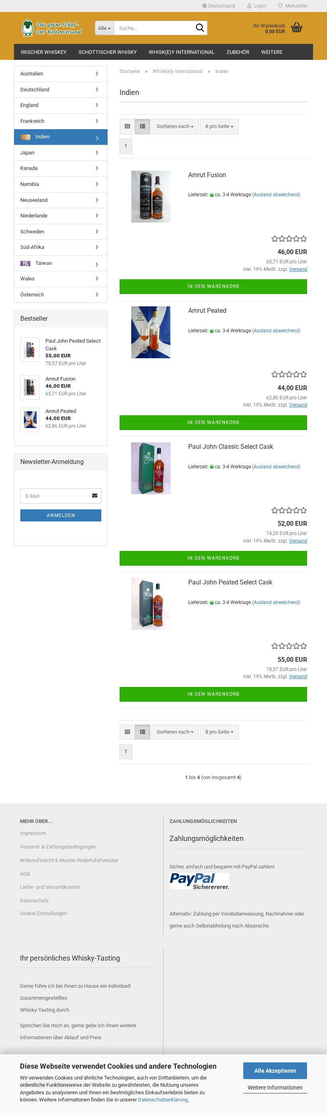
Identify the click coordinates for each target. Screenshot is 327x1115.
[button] (218, 6)
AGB (25, 874)
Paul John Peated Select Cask (230, 582)
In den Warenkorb (213, 286)
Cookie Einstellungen (43, 913)
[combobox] (175, 126)
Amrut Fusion (207, 175)
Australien (31, 74)
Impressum (33, 833)
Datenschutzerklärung (163, 1100)
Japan (27, 153)
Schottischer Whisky (108, 52)
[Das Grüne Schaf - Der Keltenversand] (51, 28)
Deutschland (34, 90)
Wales (27, 279)
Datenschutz (34, 901)
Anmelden (61, 515)
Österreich (32, 295)
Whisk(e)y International (182, 52)
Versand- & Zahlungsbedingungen (58, 847)
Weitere (271, 52)
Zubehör (238, 52)
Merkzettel (295, 6)
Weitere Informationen (275, 1087)
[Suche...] (199, 28)
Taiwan (43, 263)
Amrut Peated (207, 310)
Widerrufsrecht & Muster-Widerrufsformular (69, 860)
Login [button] (259, 6)
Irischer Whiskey (44, 52)
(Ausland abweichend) (276, 194)
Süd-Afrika (32, 247)
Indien (41, 137)
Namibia (29, 184)
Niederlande (33, 216)
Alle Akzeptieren (275, 1071)
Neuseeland (33, 200)
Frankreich (32, 121)
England (29, 105)
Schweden (32, 232)
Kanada (28, 168)
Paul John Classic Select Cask (230, 446)
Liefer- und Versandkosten (50, 887)
